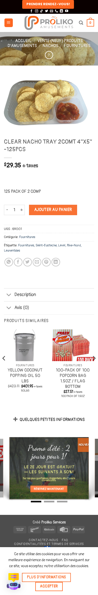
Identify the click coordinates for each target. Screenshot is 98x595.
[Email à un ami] (37, 262)
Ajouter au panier (53, 209)
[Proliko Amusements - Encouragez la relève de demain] (49, 23)
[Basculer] (9, 295)
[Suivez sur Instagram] (36, 11)
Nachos (50, 45)
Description (25, 294)
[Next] (94, 368)
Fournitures (77, 45)
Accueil (23, 40)
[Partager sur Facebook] (18, 262)
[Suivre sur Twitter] (46, 11)
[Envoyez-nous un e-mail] (51, 11)
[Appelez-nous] (56, 11)
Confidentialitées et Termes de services (49, 544)
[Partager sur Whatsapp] (8, 262)
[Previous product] (49, 55)
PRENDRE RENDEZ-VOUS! (48, 4)
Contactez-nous (43, 540)
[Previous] (4, 368)
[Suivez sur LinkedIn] (61, 11)
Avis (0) (21, 307)
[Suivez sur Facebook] (31, 11)
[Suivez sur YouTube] (66, 11)
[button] (8, 22)
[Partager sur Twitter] (27, 262)
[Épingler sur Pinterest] (46, 262)
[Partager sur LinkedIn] (55, 262)
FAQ (65, 540)
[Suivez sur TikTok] (41, 11)
